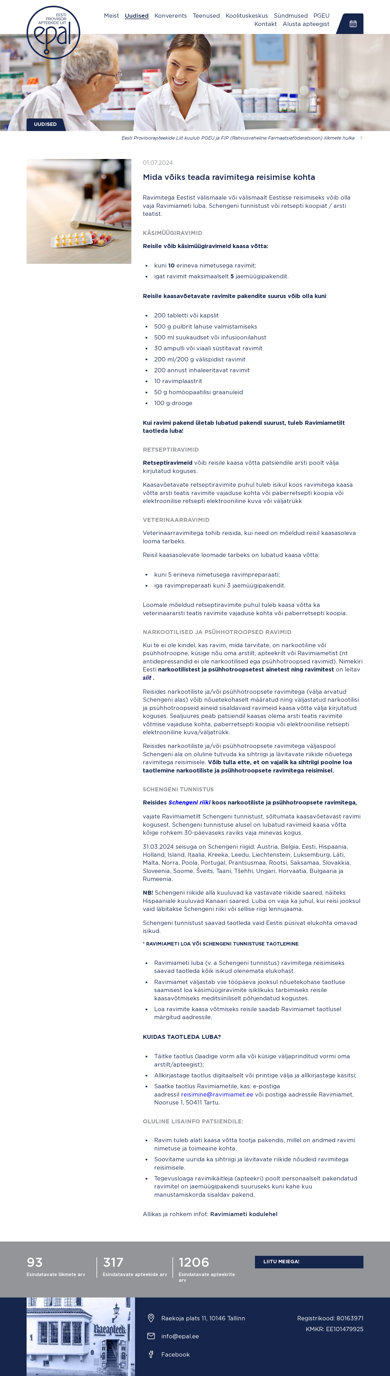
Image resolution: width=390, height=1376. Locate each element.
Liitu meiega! (281, 1262)
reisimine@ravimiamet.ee (216, 1094)
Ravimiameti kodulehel (244, 1214)
